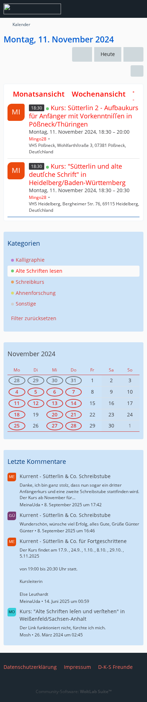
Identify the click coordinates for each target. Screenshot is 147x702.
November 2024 (31, 353)
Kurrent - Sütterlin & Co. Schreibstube (65, 476)
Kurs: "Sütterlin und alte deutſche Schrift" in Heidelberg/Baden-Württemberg (77, 174)
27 (54, 425)
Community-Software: (74, 691)
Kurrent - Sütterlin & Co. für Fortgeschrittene (73, 541)
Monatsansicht (39, 94)
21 (73, 414)
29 (36, 380)
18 (17, 414)
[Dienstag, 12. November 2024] (133, 54)
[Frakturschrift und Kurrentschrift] (32, 9)
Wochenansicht (99, 94)
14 (73, 403)
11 (17, 403)
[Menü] (138, 9)
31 (73, 380)
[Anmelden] (120, 9)
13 (54, 403)
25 (17, 425)
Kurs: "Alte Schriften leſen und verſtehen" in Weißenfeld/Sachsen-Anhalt (72, 615)
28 (17, 380)
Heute (108, 54)
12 (36, 403)
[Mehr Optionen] (137, 71)
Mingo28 (37, 139)
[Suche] (102, 9)
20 (54, 414)
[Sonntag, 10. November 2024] (82, 54)
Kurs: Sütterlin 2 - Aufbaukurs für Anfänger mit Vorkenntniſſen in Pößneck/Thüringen (83, 115)
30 (54, 380)
